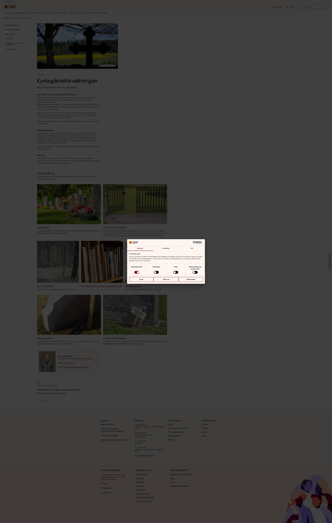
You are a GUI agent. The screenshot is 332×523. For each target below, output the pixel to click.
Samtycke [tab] (140, 248)
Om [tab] (192, 248)
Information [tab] (166, 248)
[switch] (156, 272)
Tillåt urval (166, 279)
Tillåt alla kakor (190, 279)
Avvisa (141, 279)
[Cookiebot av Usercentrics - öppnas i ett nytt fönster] (195, 242)
